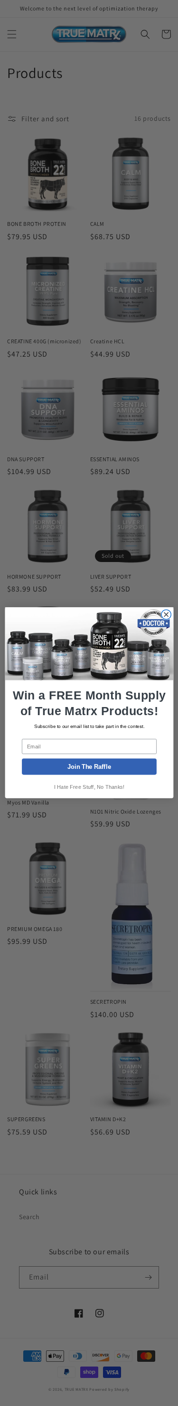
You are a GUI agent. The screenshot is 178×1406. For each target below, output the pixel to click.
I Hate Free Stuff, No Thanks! (89, 787)
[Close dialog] (166, 615)
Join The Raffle (89, 767)
